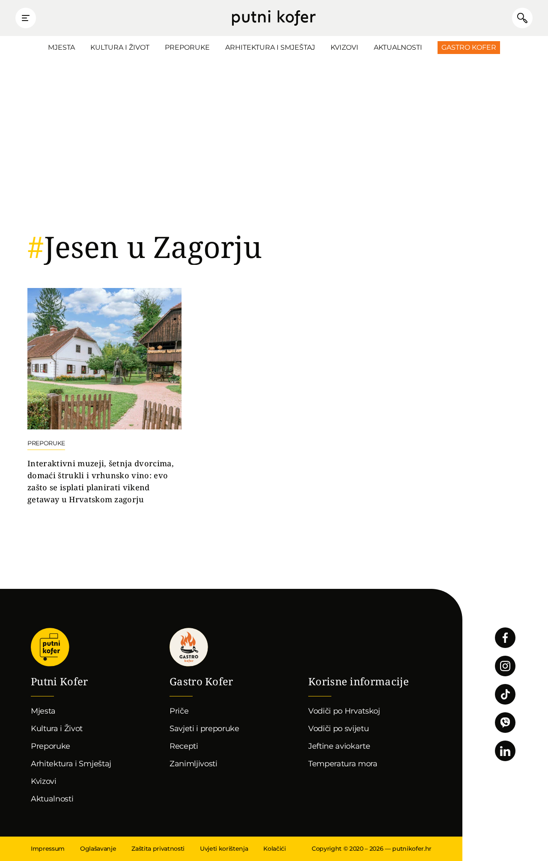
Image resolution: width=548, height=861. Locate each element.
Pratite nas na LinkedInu (505, 751)
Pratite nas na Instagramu (505, 666)
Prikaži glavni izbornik (25, 18)
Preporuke (187, 47)
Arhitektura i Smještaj (270, 47)
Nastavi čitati (104, 397)
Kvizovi (344, 47)
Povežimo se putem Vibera (505, 722)
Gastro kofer (189, 647)
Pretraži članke (522, 18)
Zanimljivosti (193, 763)
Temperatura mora (343, 763)
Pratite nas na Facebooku (505, 637)
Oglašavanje (98, 848)
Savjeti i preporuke (204, 728)
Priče (179, 711)
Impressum (48, 848)
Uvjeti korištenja (224, 848)
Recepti (184, 746)
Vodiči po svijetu (338, 728)
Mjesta (61, 47)
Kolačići (274, 848)
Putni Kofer (274, 18)
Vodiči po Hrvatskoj (344, 711)
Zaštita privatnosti (158, 848)
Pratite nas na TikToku (505, 694)
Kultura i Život (119, 47)
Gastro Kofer (468, 47)
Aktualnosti (398, 47)
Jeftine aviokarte (339, 746)
